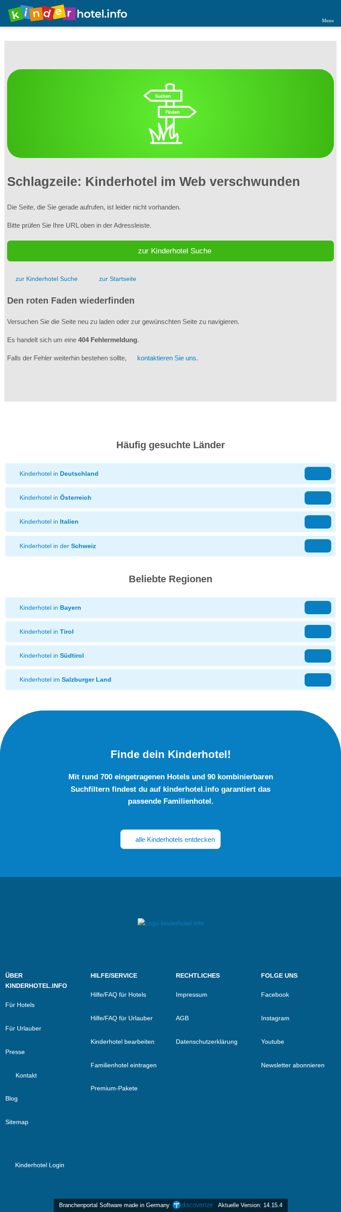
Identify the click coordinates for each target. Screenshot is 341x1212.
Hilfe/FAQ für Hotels (118, 994)
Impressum (191, 994)
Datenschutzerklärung (207, 1041)
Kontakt (25, 1075)
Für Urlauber (23, 1028)
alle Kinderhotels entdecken (174, 839)
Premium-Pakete (114, 1088)
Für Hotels (20, 1004)
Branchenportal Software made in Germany (112, 1205)
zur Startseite (117, 278)
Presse (15, 1051)
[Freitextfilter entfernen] (300, 13)
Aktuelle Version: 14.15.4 (250, 1205)
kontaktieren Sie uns (166, 358)
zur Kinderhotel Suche (174, 250)
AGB (182, 1018)
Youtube (272, 1041)
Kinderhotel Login (38, 1165)
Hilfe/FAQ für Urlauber (122, 1018)
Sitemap (16, 1121)
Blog (11, 1098)
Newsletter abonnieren (293, 1065)
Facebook (275, 994)
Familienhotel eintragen (124, 1065)
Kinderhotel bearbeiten (123, 1041)
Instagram (275, 1018)
